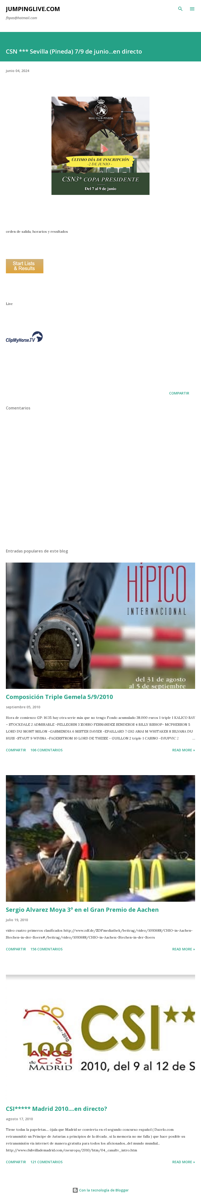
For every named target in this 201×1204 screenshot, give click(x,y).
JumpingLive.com (33, 9)
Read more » (183, 750)
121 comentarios (46, 1162)
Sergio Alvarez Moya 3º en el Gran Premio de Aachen (82, 909)
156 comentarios (46, 949)
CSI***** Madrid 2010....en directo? (56, 1108)
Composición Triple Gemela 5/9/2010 (59, 697)
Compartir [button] (179, 393)
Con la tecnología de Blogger (103, 1190)
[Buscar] (180, 9)
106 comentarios (46, 750)
